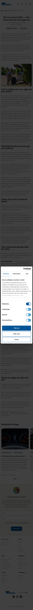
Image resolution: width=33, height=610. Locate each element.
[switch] (28, 309)
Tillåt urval (16, 334)
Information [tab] (16, 274)
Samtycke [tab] (6, 274)
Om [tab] (27, 274)
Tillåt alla (16, 328)
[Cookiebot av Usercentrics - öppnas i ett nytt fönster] (23, 269)
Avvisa (16, 339)
